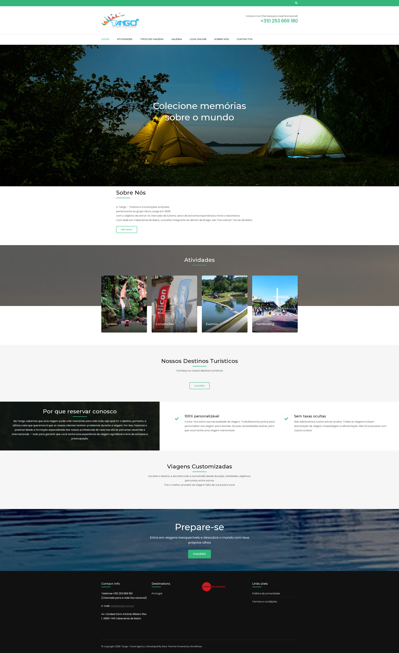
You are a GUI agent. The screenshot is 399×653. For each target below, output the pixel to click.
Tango (124, 646)
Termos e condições (264, 601)
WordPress (196, 646)
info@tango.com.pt (122, 606)
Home (105, 39)
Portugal (157, 593)
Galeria (176, 39)
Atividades (124, 39)
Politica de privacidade (266, 593)
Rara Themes (169, 646)
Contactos (244, 39)
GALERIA (199, 385)
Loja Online (198, 39)
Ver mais (126, 229)
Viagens (199, 554)
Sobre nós (221, 39)
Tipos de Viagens (151, 39)
